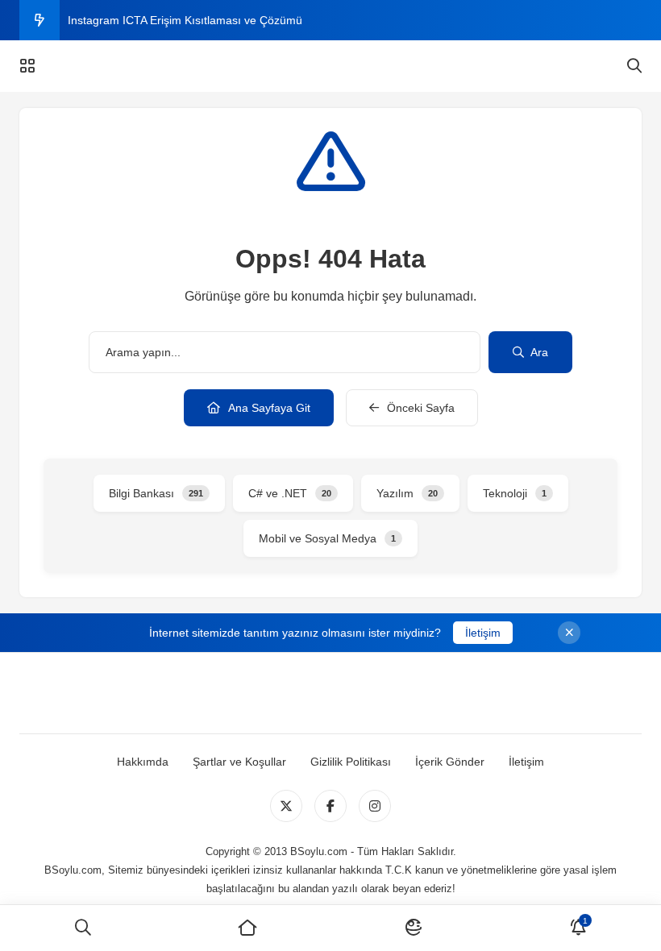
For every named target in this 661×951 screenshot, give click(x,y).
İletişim (483, 632)
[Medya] (286, 806)
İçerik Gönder (449, 761)
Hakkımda (142, 761)
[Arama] (634, 66)
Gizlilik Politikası (350, 761)
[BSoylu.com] (330, 66)
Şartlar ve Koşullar (239, 761)
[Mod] (413, 928)
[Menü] (27, 66)
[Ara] (82, 928)
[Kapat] (569, 632)
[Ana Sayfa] (247, 928)
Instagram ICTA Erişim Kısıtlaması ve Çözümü (185, 20)
